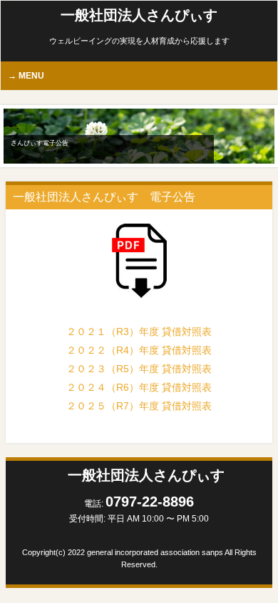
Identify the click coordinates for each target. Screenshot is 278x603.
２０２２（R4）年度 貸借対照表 (139, 350)
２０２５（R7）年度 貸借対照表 (139, 406)
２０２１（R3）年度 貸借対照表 (139, 331)
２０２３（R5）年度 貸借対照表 (139, 368)
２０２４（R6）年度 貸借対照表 (139, 387)
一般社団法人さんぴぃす (139, 15)
